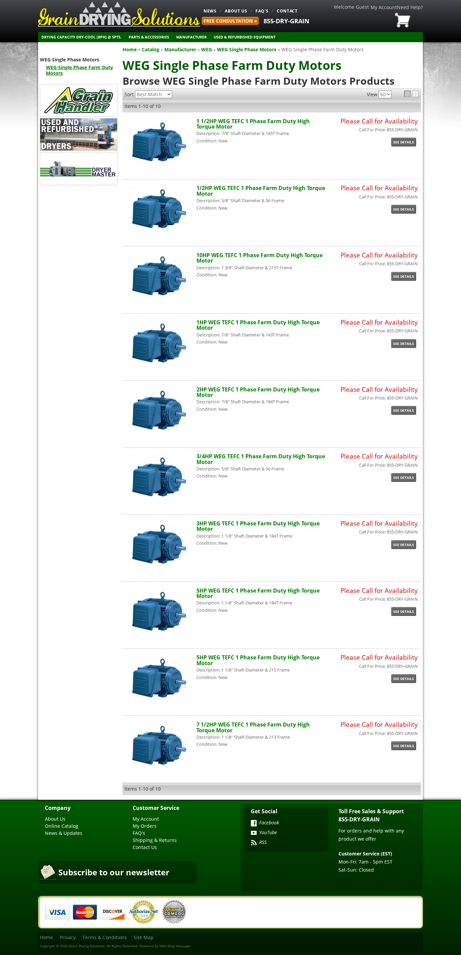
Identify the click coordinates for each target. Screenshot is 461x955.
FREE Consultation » (230, 21)
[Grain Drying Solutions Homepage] (119, 14)
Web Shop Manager (174, 946)
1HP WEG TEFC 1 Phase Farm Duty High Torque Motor (258, 324)
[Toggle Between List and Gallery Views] (411, 93)
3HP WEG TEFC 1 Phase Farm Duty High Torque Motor (258, 526)
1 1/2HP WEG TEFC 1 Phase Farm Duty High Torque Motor (253, 123)
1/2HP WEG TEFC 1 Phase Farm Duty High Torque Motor (260, 190)
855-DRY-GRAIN (286, 21)
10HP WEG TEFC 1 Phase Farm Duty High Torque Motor (259, 257)
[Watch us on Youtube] (254, 833)
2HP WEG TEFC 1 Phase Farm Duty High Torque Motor (258, 392)
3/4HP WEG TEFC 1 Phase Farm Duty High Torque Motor (260, 458)
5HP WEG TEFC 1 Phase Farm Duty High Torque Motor (258, 593)
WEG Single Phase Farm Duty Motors (79, 70)
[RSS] (254, 843)
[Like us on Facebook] (254, 824)
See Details (403, 142)
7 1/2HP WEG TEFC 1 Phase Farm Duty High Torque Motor (253, 727)
